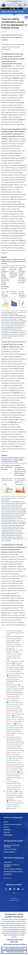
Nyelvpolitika (8, 874)
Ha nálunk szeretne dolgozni (13, 824)
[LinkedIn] (10, 889)
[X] (6, 889)
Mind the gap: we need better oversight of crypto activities (14, 793)
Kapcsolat (7, 832)
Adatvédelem (8, 862)
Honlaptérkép (8, 878)
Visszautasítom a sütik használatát (15, 952)
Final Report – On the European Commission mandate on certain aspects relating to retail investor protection (14, 654)
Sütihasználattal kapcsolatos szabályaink (15, 944)
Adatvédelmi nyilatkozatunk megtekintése (15, 940)
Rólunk (6, 822)
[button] (25, 2)
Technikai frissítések (10, 849)
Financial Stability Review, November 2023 (12, 47)
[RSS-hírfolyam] (14, 893)
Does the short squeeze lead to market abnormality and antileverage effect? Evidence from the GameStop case (14, 727)
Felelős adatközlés (9, 852)
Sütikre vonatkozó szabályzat (13, 869)
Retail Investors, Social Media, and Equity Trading (15, 638)
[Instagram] (14, 889)
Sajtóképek (7, 829)
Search (20, 5)
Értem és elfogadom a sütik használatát (15, 948)
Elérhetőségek (8, 835)
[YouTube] (18, 889)
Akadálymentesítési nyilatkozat (13, 871)
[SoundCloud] (22, 889)
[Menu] (25, 5)
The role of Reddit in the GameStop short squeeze (14, 717)
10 (19, 607)
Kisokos (6, 827)
